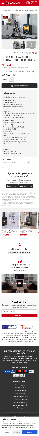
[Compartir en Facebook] (23, 53)
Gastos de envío (20, 393)
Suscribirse (19, 315)
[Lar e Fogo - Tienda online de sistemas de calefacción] (12, 3)
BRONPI (7, 200)
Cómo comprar (20, 385)
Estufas (13, 416)
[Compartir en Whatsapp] (30, 53)
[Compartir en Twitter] (27, 53)
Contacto (20, 408)
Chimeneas (24, 416)
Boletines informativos (20, 399)
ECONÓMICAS (25, 199)
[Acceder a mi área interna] (32, 2)
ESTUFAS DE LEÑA (13, 199)
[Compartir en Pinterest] (33, 53)
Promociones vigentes (20, 402)
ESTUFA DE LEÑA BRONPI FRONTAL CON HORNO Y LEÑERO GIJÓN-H (9, 231)
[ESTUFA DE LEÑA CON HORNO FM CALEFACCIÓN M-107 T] (28, 220)
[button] (16, 38)
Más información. (31, 427)
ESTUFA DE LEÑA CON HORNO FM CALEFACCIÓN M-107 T (28, 231)
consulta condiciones (19, 270)
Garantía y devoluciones (20, 396)
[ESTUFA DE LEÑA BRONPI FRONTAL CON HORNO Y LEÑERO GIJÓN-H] (10, 220)
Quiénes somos (20, 388)
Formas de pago (20, 391)
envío (10, 67)
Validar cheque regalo (20, 405)
